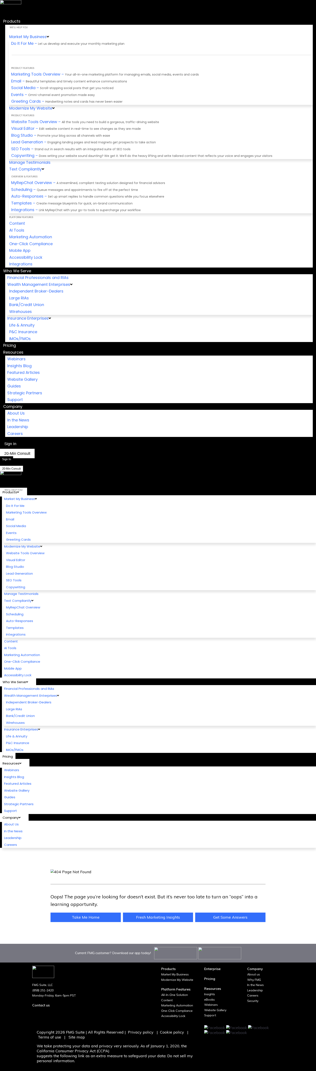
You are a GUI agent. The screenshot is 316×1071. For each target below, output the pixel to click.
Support (210, 1015)
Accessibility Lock (173, 1016)
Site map (77, 1037)
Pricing (209, 979)
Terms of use (50, 1037)
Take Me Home (86, 917)
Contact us (41, 1005)
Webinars (211, 1005)
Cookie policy (172, 1032)
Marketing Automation (177, 1005)
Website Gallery (215, 1010)
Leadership (255, 990)
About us (253, 974)
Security (252, 1001)
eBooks (209, 999)
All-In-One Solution (174, 995)
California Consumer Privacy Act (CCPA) (73, 1050)
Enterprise (212, 969)
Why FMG (254, 980)
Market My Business (175, 974)
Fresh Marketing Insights (158, 917)
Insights (209, 994)
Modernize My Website (177, 980)
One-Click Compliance (177, 1011)
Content (167, 1000)
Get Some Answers (230, 917)
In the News (255, 985)
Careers (252, 995)
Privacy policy (140, 1032)
